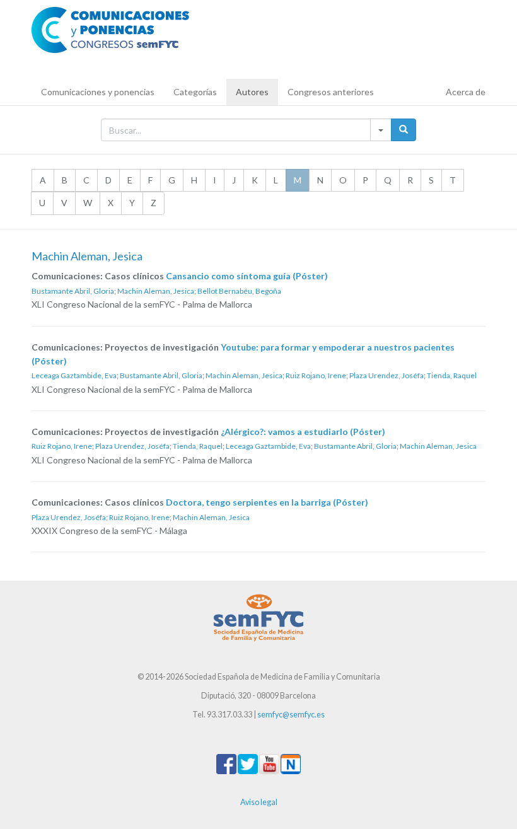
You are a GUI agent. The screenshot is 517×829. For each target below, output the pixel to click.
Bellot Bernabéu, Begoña (239, 291)
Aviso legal (258, 802)
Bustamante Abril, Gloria (73, 291)
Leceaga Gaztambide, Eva (74, 375)
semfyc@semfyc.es (291, 714)
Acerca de (465, 91)
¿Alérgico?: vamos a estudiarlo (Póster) (303, 431)
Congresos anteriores (331, 91)
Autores (252, 91)
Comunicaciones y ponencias (97, 91)
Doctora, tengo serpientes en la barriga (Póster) (267, 502)
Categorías (195, 91)
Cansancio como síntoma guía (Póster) (247, 275)
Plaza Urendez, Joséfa (386, 375)
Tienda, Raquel (452, 375)
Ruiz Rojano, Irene (316, 375)
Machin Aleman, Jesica (155, 291)
